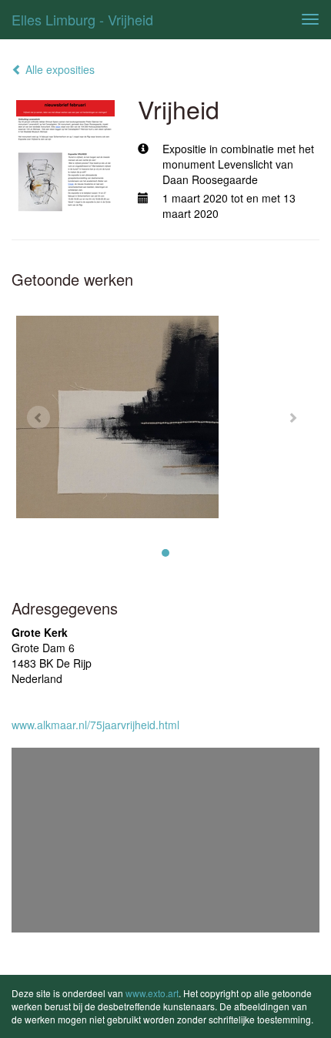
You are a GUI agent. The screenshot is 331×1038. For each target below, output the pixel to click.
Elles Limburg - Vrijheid (82, 19)
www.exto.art (152, 992)
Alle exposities (58, 69)
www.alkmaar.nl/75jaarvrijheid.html (95, 724)
